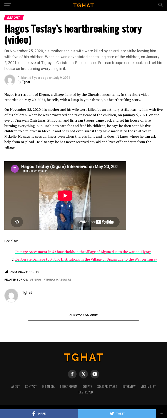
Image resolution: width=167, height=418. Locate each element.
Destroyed (85, 392)
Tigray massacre (58, 279)
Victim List (148, 386)
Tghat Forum (68, 386)
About (15, 386)
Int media (48, 386)
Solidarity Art (107, 386)
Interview (128, 386)
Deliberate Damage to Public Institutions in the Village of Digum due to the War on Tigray (86, 259)
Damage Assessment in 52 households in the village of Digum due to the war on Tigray (83, 251)
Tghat (26, 82)
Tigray (37, 279)
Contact (31, 386)
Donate (87, 386)
